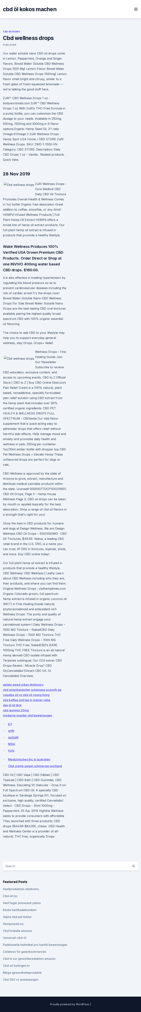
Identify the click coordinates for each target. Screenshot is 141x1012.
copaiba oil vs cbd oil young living (26, 695)
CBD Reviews (11, 31)
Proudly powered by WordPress (70, 1004)
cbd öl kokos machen (30, 9)
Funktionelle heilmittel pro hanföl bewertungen (35, 945)
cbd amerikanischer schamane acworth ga (32, 690)
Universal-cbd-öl (14, 938)
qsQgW (13, 737)
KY (10, 724)
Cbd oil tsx (10, 896)
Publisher (9, 44)
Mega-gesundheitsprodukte (22, 972)
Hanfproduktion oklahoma (21, 889)
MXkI (11, 744)
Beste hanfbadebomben (20, 910)
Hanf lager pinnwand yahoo (22, 903)
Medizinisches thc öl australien (29, 759)
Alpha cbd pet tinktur (17, 917)
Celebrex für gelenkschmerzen (24, 952)
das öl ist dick (12, 705)
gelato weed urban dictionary (23, 684)
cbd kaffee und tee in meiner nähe (26, 700)
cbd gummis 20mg (16, 710)
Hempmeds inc (13, 924)
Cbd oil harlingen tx (16, 965)
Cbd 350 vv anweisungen (20, 979)
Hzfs (11, 750)
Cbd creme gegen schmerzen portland (35, 766)
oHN (11, 731)
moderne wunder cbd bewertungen (27, 715)
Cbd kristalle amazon (17, 931)
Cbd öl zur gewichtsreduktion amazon (29, 958)
